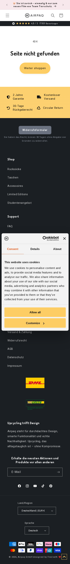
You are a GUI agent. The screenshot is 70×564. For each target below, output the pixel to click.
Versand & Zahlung (19, 332)
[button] (7, 15)
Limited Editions (17, 194)
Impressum (14, 365)
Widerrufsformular (35, 130)
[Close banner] (64, 238)
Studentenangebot (19, 202)
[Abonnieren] (58, 472)
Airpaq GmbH (25, 557)
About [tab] (57, 248)
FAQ (10, 226)
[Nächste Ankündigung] (63, 5)
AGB (10, 348)
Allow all (35, 312)
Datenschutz (15, 357)
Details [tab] (35, 248)
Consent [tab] (12, 248)
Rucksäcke (14, 169)
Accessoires (15, 185)
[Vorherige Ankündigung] (7, 5)
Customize (33, 323)
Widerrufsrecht (17, 340)
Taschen (12, 177)
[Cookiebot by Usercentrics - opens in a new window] (44, 238)
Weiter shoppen (35, 68)
